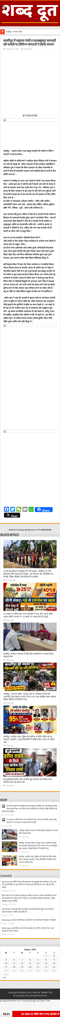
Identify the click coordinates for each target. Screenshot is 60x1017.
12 (22, 963)
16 (54, 963)
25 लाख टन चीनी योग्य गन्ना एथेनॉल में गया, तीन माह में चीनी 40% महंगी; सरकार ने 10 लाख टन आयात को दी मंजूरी (27, 615)
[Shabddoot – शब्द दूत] (30, 12)
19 (22, 967)
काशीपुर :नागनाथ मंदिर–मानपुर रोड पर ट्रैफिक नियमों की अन (27, 32)
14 (38, 963)
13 (30, 963)
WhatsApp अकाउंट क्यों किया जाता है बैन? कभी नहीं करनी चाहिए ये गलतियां (29, 920)
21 (38, 967)
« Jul (4, 977)
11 (14, 963)
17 (6, 967)
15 (46, 963)
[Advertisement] (30, 82)
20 (30, 967)
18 (14, 967)
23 (54, 967)
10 (6, 963)
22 (46, 967)
